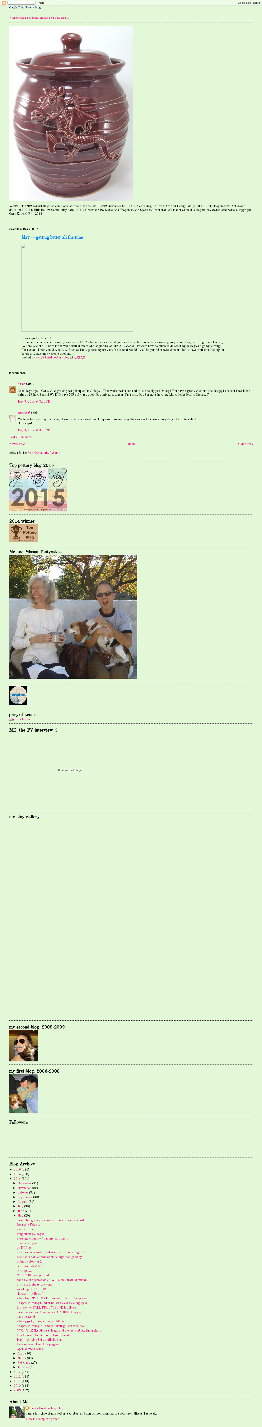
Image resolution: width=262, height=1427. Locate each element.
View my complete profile (42, 1419)
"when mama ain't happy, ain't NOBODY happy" (50, 1312)
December (24, 1183)
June (21, 1211)
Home (132, 444)
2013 (17, 1372)
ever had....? (25, 1229)
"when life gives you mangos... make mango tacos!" (51, 1220)
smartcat (24, 412)
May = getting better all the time (40, 1340)
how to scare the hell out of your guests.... (45, 1335)
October (23, 1192)
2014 (17, 1178)
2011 (17, 1381)
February (24, 1363)
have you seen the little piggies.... (39, 1344)
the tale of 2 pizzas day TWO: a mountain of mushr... (53, 1280)
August (22, 1201)
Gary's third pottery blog (46, 1408)
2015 (17, 1174)
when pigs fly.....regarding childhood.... (42, 1321)
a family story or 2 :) (31, 1261)
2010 (17, 1386)
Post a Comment (20, 437)
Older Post (245, 444)
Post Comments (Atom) (43, 453)
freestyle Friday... (29, 1224)
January (23, 1367)
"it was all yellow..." (30, 1293)
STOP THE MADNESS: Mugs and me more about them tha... (59, 1330)
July (20, 1206)
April (21, 1353)
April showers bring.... (31, 1349)
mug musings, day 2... (31, 1234)
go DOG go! (24, 1247)
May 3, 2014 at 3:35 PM (34, 430)
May (20, 1215)
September (25, 1197)
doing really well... (29, 1243)
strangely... (24, 1270)
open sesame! (26, 1316)
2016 (17, 1169)
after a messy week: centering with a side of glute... (52, 1252)
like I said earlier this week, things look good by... (50, 1257)
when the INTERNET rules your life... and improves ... (54, 1298)
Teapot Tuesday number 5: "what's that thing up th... (53, 1303)
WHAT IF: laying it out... (34, 1275)
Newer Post (17, 444)
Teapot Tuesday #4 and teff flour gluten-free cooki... (53, 1326)
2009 (17, 1390)
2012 (17, 1376)
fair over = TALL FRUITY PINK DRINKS (47, 1307)
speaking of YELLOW (32, 1289)
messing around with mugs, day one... (42, 1238)
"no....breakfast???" (30, 1266)
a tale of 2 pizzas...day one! (35, 1284)
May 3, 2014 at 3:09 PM (34, 401)
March (22, 1358)
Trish (21, 384)
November (24, 1188)
